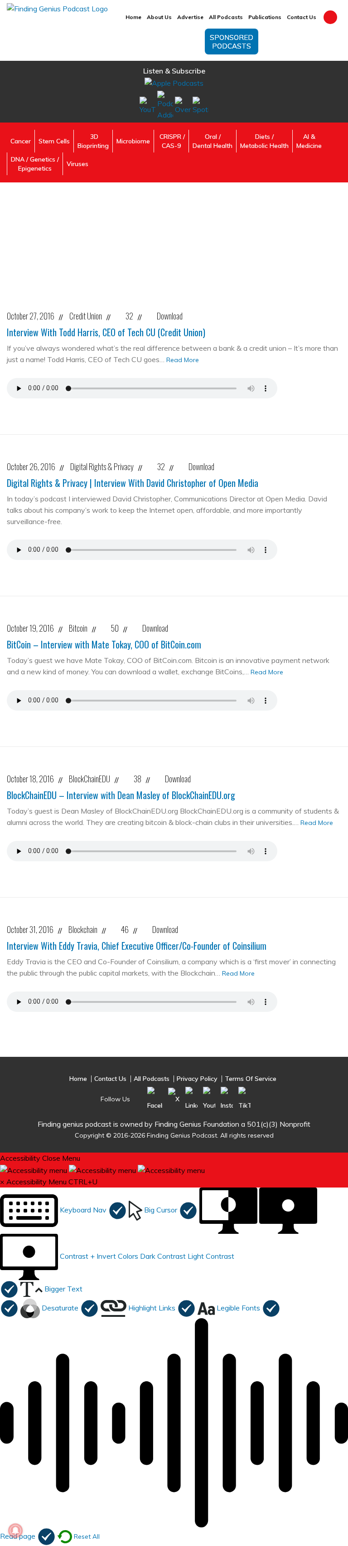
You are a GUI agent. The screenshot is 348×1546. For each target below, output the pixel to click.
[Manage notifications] (15, 1530)
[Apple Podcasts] (174, 82)
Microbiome (133, 141)
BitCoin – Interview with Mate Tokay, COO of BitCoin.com (104, 644)
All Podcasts (226, 17)
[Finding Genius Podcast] (57, 8)
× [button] (2, 1181)
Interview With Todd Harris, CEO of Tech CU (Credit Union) (106, 332)
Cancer (20, 141)
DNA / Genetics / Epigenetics (35, 163)
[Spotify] (200, 105)
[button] (63, 1209)
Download (170, 316)
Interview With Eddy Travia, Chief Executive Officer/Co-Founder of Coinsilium (136, 945)
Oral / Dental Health (212, 141)
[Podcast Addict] (165, 105)
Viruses (77, 164)
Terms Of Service (250, 1078)
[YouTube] (147, 105)
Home (133, 17)
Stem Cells (54, 141)
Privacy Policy (197, 1078)
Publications (264, 17)
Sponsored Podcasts (231, 41)
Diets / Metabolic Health (264, 141)
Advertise (190, 17)
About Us (159, 17)
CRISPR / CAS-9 (171, 141)
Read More (182, 360)
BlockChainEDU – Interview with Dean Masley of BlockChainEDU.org (121, 795)
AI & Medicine (309, 141)
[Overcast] (183, 105)
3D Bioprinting (93, 141)
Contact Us (301, 17)
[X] (174, 1098)
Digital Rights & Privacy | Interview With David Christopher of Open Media (132, 483)
